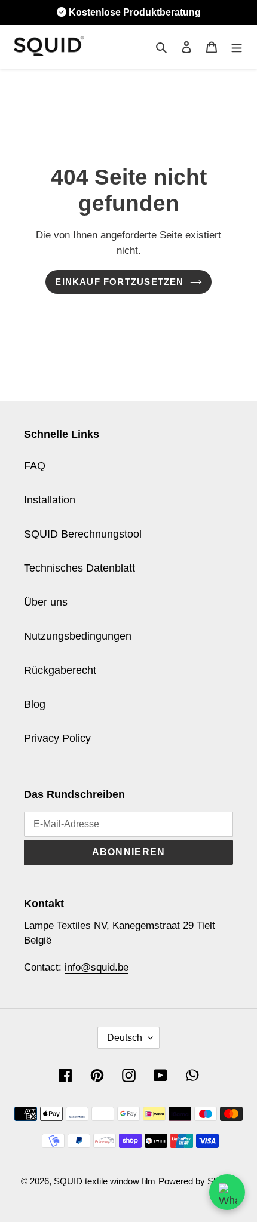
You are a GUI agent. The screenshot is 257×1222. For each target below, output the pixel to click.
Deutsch (124, 1038)
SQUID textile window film (104, 1181)
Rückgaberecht (60, 670)
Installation (49, 500)
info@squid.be (96, 967)
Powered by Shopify (197, 1181)
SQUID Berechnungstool (83, 534)
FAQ (34, 466)
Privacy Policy (57, 738)
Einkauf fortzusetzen (119, 282)
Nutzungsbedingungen (77, 636)
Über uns (46, 602)
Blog (34, 704)
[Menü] (236, 47)
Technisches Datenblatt (79, 568)
